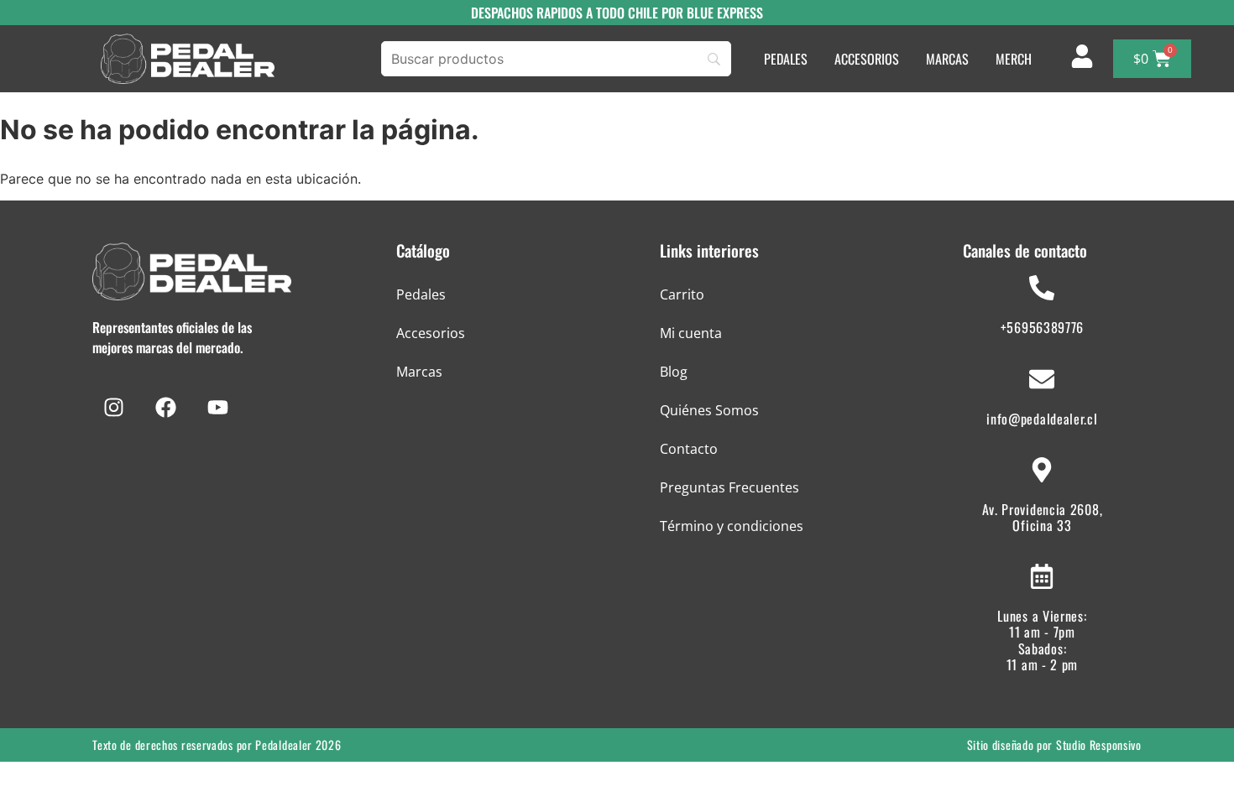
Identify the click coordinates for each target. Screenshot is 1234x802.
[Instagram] (113, 407)
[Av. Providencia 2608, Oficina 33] (1041, 469)
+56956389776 (1042, 327)
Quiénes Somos (709, 410)
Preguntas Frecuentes (729, 487)
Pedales (421, 294)
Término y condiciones (731, 526)
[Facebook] (165, 407)
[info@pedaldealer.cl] (1041, 379)
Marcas (419, 371)
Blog (674, 371)
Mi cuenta (691, 333)
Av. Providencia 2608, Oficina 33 (1042, 517)
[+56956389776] (1041, 287)
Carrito (682, 294)
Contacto (689, 449)
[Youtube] (217, 407)
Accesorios (430, 333)
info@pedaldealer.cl (1041, 419)
